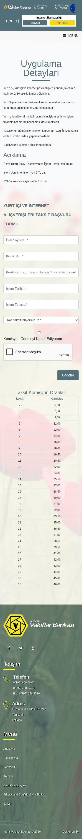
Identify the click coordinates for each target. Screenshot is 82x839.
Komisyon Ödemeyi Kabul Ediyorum (32, 339)
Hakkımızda (10, 758)
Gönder (68, 375)
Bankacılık (9, 767)
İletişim (7, 803)
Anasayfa (9, 748)
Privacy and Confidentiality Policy (24, 794)
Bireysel (35, 23)
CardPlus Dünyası (14, 785)
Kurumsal (62, 23)
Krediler (8, 776)
